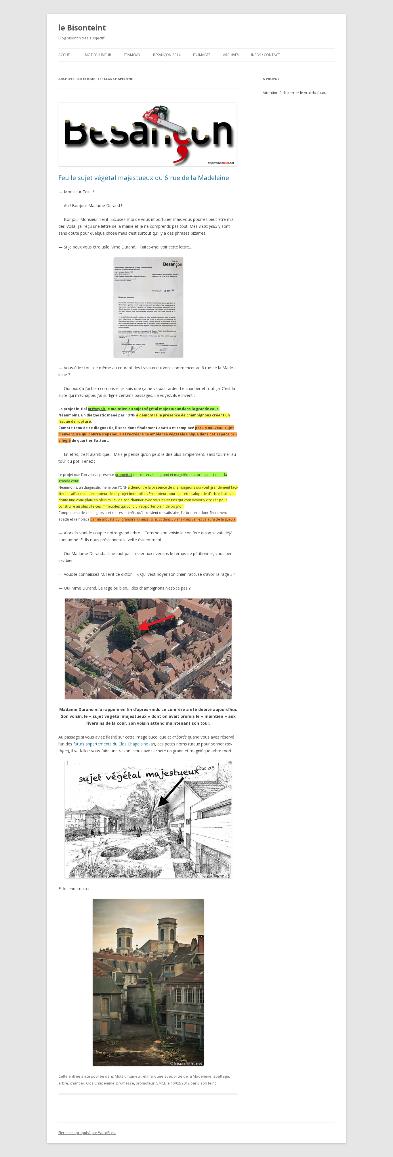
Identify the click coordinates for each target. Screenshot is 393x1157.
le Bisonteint (82, 27)
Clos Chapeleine (100, 1083)
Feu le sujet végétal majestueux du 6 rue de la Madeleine (143, 177)
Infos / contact (265, 54)
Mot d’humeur (98, 54)
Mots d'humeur (128, 1076)
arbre (63, 1083)
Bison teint (206, 1083)
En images (201, 54)
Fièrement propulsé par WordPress (87, 1132)
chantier (77, 1083)
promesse (125, 1083)
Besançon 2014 (166, 54)
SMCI (160, 1083)
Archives (231, 54)
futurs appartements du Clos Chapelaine (111, 744)
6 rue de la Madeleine (192, 1076)
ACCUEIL (65, 54)
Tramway (132, 54)
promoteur (145, 1083)
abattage (221, 1076)
